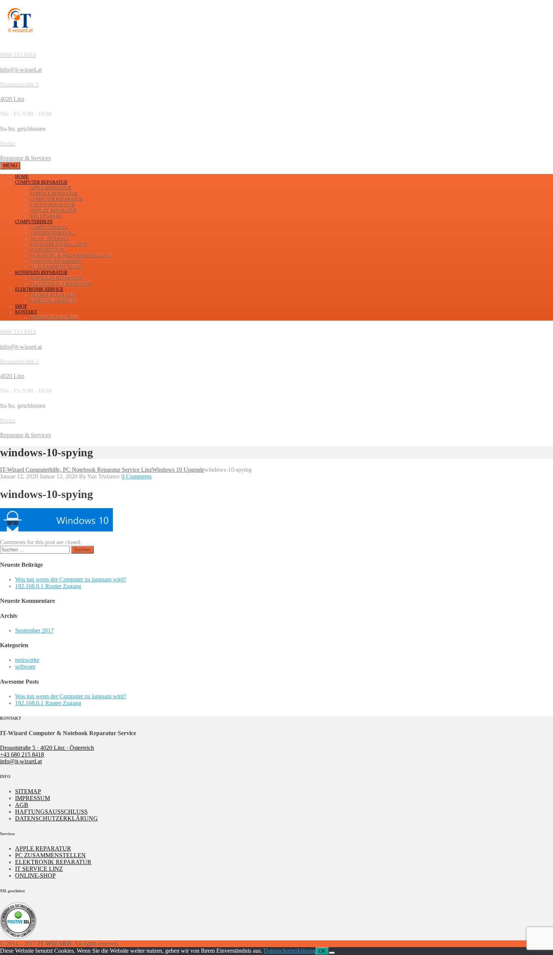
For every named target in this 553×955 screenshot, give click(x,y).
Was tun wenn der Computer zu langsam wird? (70, 579)
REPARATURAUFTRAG (54, 317)
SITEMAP (28, 791)
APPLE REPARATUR (50, 188)
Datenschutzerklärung (290, 950)
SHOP (21, 306)
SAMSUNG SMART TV (53, 300)
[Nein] (332, 953)
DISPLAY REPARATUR (53, 210)
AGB (21, 805)
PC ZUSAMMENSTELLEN (56, 266)
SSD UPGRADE (46, 216)
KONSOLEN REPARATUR (41, 272)
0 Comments (137, 476)
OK (322, 951)
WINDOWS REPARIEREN (55, 261)
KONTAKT (26, 312)
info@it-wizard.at (21, 761)
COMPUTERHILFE (34, 221)
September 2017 (34, 630)
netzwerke (27, 660)
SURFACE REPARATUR (54, 193)
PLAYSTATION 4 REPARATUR (60, 283)
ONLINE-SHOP (35, 875)
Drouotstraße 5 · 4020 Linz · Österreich (47, 748)
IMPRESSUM (32, 798)
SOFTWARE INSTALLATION (59, 244)
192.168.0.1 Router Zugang (48, 586)
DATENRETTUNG (48, 250)
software (25, 666)
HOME (22, 176)
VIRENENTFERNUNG (52, 233)
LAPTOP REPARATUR (52, 204)
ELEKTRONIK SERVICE (39, 289)
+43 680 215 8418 (22, 754)
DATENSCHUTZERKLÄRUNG (56, 818)
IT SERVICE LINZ (39, 869)
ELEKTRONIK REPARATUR (53, 862)
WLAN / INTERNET (49, 238)
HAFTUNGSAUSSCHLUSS (51, 811)
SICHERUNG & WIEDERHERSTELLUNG (71, 255)
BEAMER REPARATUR (53, 295)
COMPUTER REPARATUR (41, 182)
